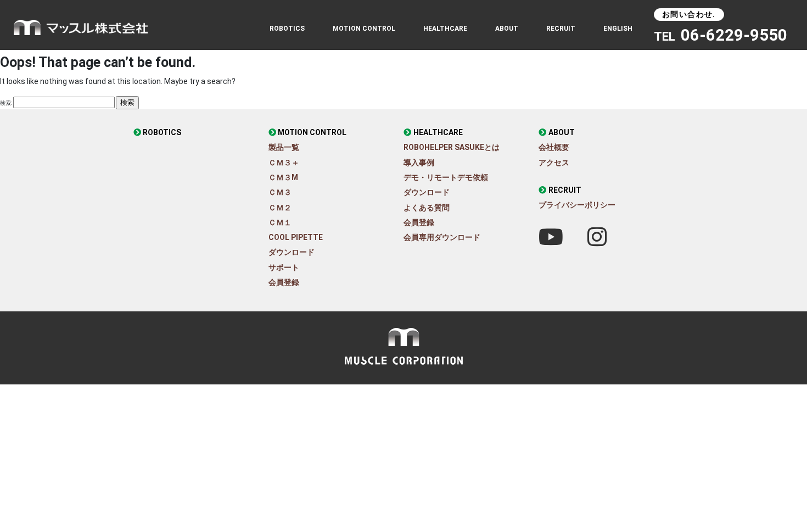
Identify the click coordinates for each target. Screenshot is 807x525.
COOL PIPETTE (295, 237)
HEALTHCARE (438, 132)
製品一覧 (283, 147)
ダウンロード (291, 252)
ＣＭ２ (280, 207)
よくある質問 (427, 207)
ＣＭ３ (280, 192)
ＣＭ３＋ (283, 162)
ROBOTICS (287, 28)
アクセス (554, 162)
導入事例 (419, 162)
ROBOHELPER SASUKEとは (452, 147)
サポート (283, 267)
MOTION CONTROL (312, 132)
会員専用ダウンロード (442, 237)
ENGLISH (617, 28)
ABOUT (506, 28)
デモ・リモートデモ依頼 (446, 177)
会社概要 (554, 147)
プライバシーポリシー (577, 204)
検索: (6, 103)
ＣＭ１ (280, 222)
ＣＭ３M (283, 177)
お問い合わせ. (689, 14)
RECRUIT (560, 28)
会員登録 (283, 282)
